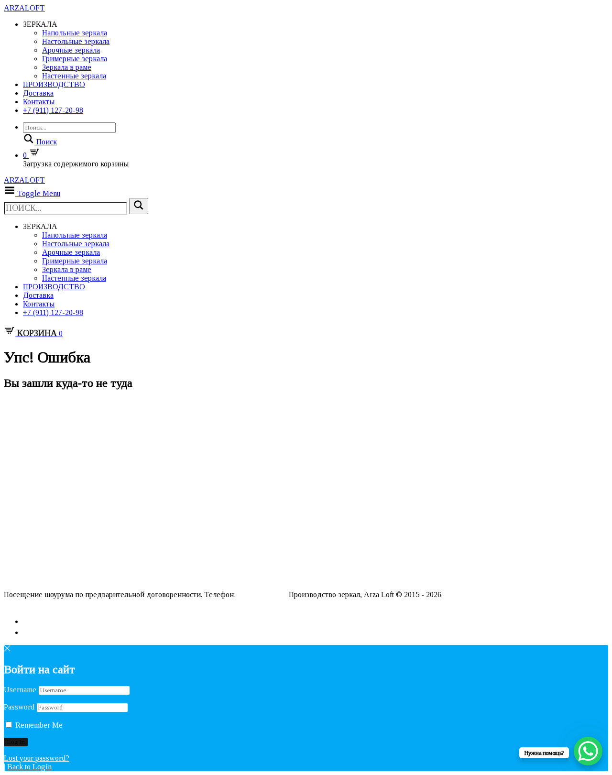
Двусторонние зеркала (37, 433)
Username (20, 690)
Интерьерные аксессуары (41, 509)
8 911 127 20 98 (262, 594)
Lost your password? (36, 758)
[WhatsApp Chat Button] (588, 751)
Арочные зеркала (71, 50)
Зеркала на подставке (36, 425)
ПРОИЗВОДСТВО (54, 84)
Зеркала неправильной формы (48, 410)
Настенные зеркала (74, 76)
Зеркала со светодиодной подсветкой (60, 502)
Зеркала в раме (66, 67)
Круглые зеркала (28, 418)
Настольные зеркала (75, 41)
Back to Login (29, 767)
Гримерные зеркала (74, 59)
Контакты (39, 102)
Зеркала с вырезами (33, 479)
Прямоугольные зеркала (39, 471)
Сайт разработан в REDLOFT (53, 603)
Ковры (13, 517)
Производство (25, 563)
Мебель (15, 525)
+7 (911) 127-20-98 (53, 110)
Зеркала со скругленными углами (51, 456)
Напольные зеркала (74, 33)
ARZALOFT (24, 8)
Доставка (38, 93)
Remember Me (38, 725)
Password (19, 707)
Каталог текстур (28, 555)
